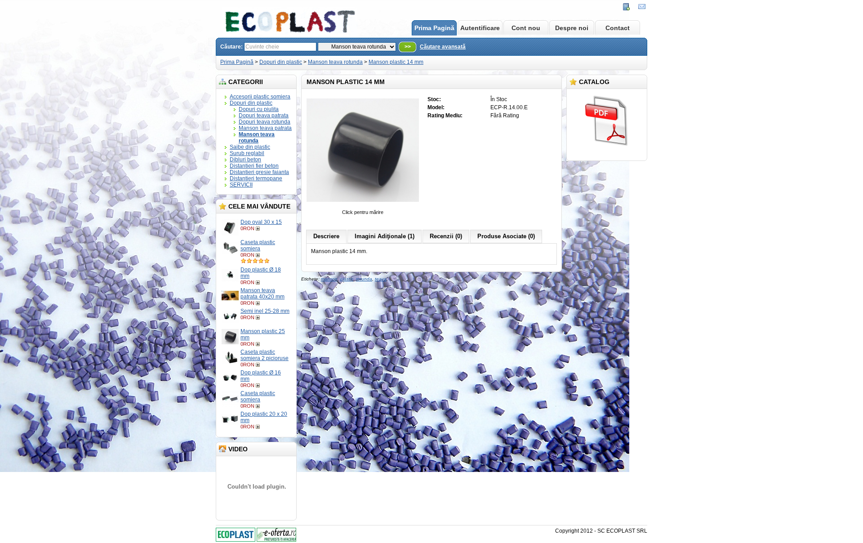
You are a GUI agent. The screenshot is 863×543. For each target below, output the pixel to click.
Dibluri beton (245, 159)
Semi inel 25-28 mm (264, 311)
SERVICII (241, 185)
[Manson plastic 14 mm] (363, 206)
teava (381, 278)
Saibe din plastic (250, 147)
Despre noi (571, 27)
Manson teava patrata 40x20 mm (262, 293)
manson (329, 278)
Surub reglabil (247, 153)
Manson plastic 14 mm (396, 62)
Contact (617, 27)
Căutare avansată (443, 47)
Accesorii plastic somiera (260, 96)
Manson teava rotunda (335, 62)
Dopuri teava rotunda (264, 122)
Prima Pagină (434, 27)
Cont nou (526, 27)
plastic (346, 278)
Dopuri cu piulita (259, 109)
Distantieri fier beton (254, 166)
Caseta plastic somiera (257, 245)
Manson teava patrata (265, 128)
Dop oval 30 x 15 (261, 222)
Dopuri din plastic (280, 62)
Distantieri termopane (256, 178)
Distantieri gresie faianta (259, 172)
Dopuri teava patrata (264, 115)
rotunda (364, 278)
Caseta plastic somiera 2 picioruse (264, 355)
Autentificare (480, 27)
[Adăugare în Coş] (259, 228)
